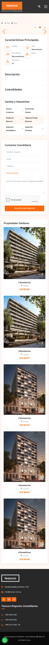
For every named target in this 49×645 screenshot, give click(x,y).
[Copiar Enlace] (34, 27)
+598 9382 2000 (11, 615)
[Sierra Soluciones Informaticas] (29, 640)
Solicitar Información (24, 208)
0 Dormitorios (24, 282)
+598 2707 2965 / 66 (12, 625)
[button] (4, 31)
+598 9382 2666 (11, 620)
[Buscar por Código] (39, 6)
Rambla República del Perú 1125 (17, 587)
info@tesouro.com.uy (13, 592)
